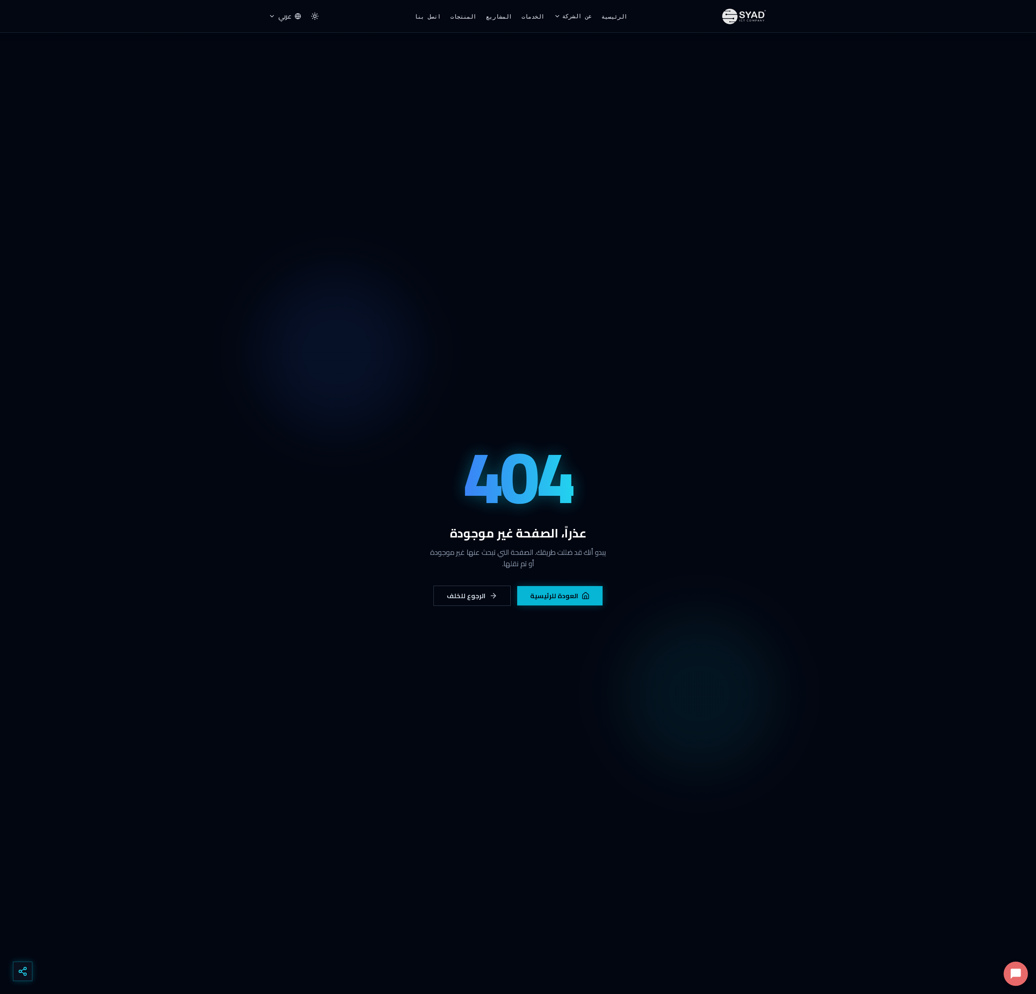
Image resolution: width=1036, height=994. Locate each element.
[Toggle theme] (315, 16)
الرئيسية (614, 16)
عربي (284, 16)
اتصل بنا (427, 16)
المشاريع (499, 16)
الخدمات (533, 16)
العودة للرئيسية (554, 596)
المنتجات (463, 16)
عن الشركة (577, 16)
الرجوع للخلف (466, 596)
